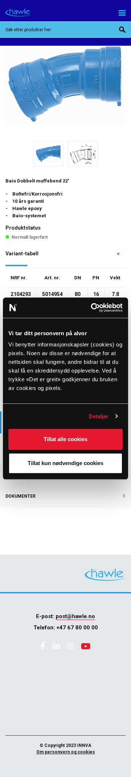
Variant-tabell (22, 253)
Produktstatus (23, 228)
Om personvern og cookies (65, 752)
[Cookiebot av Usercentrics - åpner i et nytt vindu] (92, 307)
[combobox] (65, 29)
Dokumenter (20, 496)
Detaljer (99, 416)
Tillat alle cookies (65, 439)
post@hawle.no (75, 616)
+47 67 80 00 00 (77, 627)
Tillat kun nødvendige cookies (65, 463)
